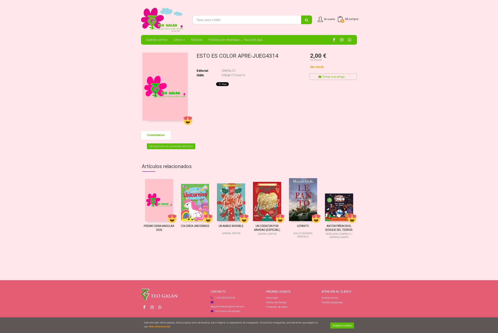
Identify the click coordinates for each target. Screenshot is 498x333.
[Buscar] (306, 20)
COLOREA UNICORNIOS (195, 226)
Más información (159, 326)
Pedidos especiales (332, 302)
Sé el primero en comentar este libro (171, 146)
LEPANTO (303, 226)
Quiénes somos (330, 297)
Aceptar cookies (342, 325)
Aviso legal (272, 297)
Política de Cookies (276, 302)
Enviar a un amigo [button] (333, 76)
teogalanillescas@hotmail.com (228, 306)
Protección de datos (277, 306)
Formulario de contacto (227, 311)
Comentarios (156, 135)
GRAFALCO (229, 70)
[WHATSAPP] (349, 40)
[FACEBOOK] (334, 40)
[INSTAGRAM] (341, 40)
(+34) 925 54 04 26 (225, 297)
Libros (178, 40)
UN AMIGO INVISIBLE (231, 226)
